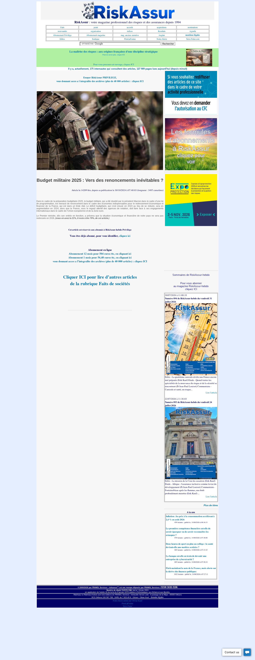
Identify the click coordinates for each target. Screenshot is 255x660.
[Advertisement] (191, 247)
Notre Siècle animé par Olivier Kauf (127, 600)
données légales (157, 597)
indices (130, 31)
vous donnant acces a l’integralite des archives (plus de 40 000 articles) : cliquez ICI (100, 261)
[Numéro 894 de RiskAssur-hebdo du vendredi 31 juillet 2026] (191, 374)
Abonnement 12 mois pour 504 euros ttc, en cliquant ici (100, 254)
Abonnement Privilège (62, 35)
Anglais (162, 35)
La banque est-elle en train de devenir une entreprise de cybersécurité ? (186, 557)
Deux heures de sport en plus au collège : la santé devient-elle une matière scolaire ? (189, 545)
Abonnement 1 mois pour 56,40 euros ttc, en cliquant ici (99, 257)
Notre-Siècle (162, 38)
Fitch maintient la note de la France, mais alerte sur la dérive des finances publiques (191, 569)
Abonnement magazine (95, 35)
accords (130, 27)
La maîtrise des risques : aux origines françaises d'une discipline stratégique (113, 51)
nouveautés (62, 31)
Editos (62, 38)
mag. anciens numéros (130, 35)
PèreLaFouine (130, 38)
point (96, 27)
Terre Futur (127, 606)
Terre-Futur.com (192, 38)
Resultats (161, 31)
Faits (62, 27)
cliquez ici (124, 236)
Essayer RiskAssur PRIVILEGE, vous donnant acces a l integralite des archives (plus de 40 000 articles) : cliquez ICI (99, 79)
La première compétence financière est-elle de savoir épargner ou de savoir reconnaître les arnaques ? (188, 531)
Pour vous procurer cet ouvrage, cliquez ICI (113, 64)
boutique (95, 38)
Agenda (192, 31)
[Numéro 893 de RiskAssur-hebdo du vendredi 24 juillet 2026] (191, 478)
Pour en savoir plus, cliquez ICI (114, 54)
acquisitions (162, 27)
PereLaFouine (127, 603)
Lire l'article (211, 392)
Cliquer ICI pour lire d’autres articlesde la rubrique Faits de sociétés (100, 280)
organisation (96, 31)
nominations (193, 27)
